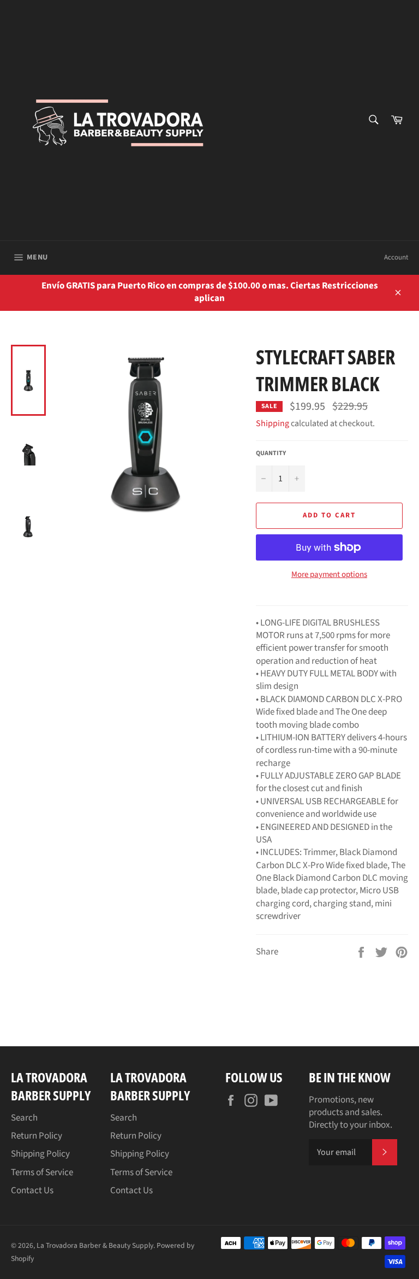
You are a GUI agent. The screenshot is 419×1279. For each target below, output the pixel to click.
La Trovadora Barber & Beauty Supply (95, 1245)
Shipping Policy (40, 1153)
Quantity (271, 453)
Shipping (272, 423)
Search (24, 1117)
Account (396, 257)
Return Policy (36, 1135)
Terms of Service (42, 1172)
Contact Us (32, 1190)
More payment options (329, 574)
